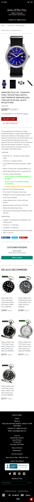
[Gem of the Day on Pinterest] (19, 474)
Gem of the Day (12, 491)
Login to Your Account (17, 461)
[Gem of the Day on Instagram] (24, 474)
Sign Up (29, 483)
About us (17, 421)
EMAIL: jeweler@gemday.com (17, 431)
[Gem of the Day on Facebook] (14, 474)
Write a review (17, 257)
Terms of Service (17, 448)
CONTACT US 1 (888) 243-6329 (17, 428)
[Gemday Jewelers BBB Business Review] (17, 470)
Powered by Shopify (23, 491)
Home (2, 25)
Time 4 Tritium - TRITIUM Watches (16, 25)
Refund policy (17, 450)
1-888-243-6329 (23, 457)
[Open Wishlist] (31, 499)
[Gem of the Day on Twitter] (10, 474)
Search (17, 418)
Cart (31, 2)
